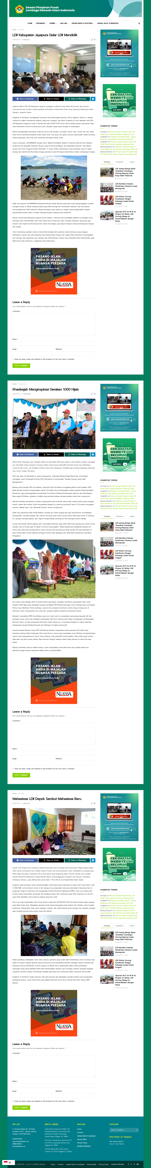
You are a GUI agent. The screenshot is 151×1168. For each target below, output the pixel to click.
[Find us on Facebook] (128, 1164)
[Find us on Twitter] (131, 1164)
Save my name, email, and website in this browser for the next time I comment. (45, 359)
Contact (80, 1132)
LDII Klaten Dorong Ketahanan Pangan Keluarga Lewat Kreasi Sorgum (124, 200)
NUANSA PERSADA (84, 1146)
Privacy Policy (82, 1143)
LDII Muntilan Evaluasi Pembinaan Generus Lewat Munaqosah (126, 186)
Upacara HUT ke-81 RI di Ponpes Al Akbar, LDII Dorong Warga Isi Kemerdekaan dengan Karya (125, 216)
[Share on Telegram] (93, 99)
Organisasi (22, 384)
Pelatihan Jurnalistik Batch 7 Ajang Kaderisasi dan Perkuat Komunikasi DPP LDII (118, 138)
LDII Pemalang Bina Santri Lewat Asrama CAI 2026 (56, 1150)
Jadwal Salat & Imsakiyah (86, 1136)
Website (59, 349)
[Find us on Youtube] (138, 1164)
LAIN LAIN (63, 23)
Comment (16, 311)
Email (15, 349)
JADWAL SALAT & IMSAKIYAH (107, 23)
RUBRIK (52, 23)
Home (14, 30)
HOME (30, 23)
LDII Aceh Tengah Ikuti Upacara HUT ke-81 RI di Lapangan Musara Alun (58, 1141)
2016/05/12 (16, 40)
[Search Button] (139, 23)
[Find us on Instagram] (134, 1164)
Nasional (21, 30)
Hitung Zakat (82, 1139)
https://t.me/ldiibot (117, 1144)
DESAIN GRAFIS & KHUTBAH (82, 23)
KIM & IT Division (39, 1164)
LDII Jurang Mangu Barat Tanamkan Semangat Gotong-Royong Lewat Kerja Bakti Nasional (125, 172)
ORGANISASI (40, 23)
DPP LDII (21, 1164)
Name (15, 339)
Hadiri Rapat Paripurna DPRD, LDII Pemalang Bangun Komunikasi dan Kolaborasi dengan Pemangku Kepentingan (57, 1133)
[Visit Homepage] (75, 10)
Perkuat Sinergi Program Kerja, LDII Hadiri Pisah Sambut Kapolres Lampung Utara (117, 133)
